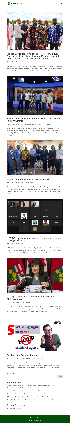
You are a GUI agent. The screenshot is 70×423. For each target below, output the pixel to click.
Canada (22, 61)
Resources (48, 124)
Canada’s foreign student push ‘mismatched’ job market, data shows (27, 394)
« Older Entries (11, 373)
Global (27, 182)
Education (28, 124)
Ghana (27, 61)
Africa (17, 61)
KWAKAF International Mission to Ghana (28, 179)
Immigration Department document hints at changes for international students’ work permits (34, 391)
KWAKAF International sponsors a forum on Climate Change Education (34, 239)
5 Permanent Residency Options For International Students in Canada (27, 397)
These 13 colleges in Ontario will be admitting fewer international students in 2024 (31, 400)
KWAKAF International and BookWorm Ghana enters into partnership (34, 119)
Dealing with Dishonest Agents (23, 355)
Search (60, 376)
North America (40, 124)
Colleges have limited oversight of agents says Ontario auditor (31, 297)
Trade (31, 182)
